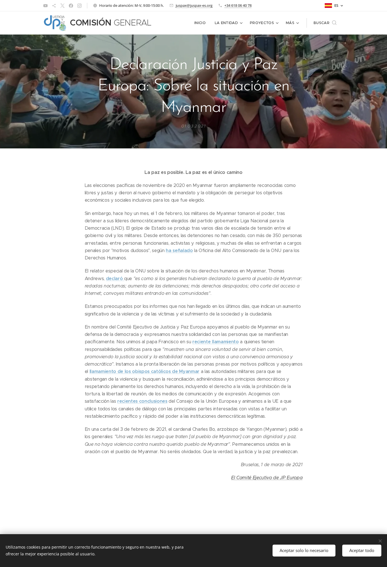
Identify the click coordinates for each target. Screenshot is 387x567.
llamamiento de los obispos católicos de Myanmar (145, 371)
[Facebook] (71, 5)
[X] (62, 5)
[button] (325, 23)
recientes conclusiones (142, 401)
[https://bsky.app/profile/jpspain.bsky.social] (54, 5)
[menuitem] (201, 23)
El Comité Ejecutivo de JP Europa (267, 478)
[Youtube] (45, 5)
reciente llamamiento (215, 342)
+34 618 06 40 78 (238, 5)
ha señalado (179, 250)
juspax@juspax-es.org (194, 5)
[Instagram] (79, 5)
